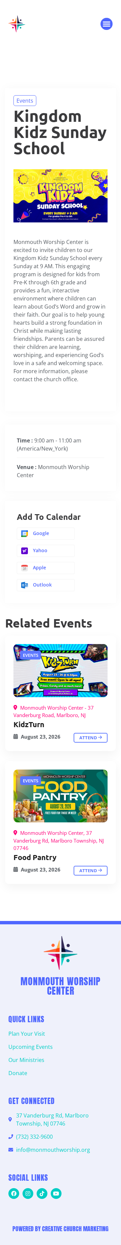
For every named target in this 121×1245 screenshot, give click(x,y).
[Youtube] (56, 1193)
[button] (106, 24)
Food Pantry (34, 857)
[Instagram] (28, 1193)
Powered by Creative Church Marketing (60, 1228)
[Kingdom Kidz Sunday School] (60, 670)
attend (88, 738)
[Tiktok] (42, 1193)
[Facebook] (13, 1193)
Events (24, 100)
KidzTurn (28, 724)
